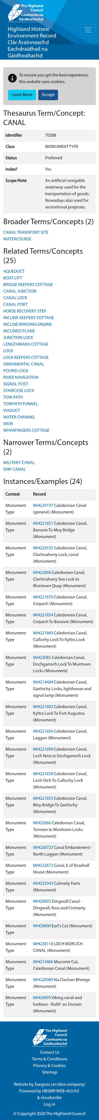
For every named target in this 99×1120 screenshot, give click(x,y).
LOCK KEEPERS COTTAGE (26, 358)
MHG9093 (42, 901)
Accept (48, 95)
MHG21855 (43, 798)
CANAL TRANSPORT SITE (25, 233)
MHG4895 (42, 998)
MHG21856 (43, 731)
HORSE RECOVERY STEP (24, 311)
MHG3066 (42, 823)
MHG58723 (43, 848)
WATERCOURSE (17, 239)
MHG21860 (43, 633)
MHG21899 (43, 749)
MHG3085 (42, 658)
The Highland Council (66, 1114)
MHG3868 (42, 573)
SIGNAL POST (15, 384)
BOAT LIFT (12, 278)
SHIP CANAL (14, 469)
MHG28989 (43, 980)
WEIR (8, 424)
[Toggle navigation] (88, 29)
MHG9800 (42, 926)
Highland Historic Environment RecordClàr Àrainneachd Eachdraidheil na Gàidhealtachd (32, 43)
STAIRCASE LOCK (18, 391)
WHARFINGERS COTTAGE (26, 430)
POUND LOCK (15, 371)
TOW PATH (13, 397)
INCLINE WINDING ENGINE (27, 324)
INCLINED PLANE (19, 331)
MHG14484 (43, 682)
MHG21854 (43, 615)
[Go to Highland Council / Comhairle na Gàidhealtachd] (25, 11)
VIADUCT (11, 411)
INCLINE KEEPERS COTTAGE (28, 318)
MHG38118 (43, 944)
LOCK (8, 351)
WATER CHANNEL (19, 417)
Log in (49, 1104)
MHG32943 (43, 883)
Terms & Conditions (49, 1059)
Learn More (22, 95)
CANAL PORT (15, 305)
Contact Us (49, 1052)
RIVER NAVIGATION (20, 377)
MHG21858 (43, 774)
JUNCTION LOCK (18, 338)
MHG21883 (43, 707)
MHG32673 (43, 866)
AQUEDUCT (13, 271)
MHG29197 (43, 506)
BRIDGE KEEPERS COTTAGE (28, 285)
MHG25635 (43, 548)
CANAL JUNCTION (20, 291)
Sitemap (49, 1072)
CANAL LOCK (15, 298)
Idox (62, 1084)
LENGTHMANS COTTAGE (25, 344)
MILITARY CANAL (19, 463)
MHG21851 (43, 523)
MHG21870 (43, 597)
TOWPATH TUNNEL (20, 404)
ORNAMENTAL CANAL (23, 364)
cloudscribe (51, 1098)
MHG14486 (43, 962)
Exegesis (42, 1084)
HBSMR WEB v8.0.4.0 (61, 1091)
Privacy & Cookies (49, 1066)
